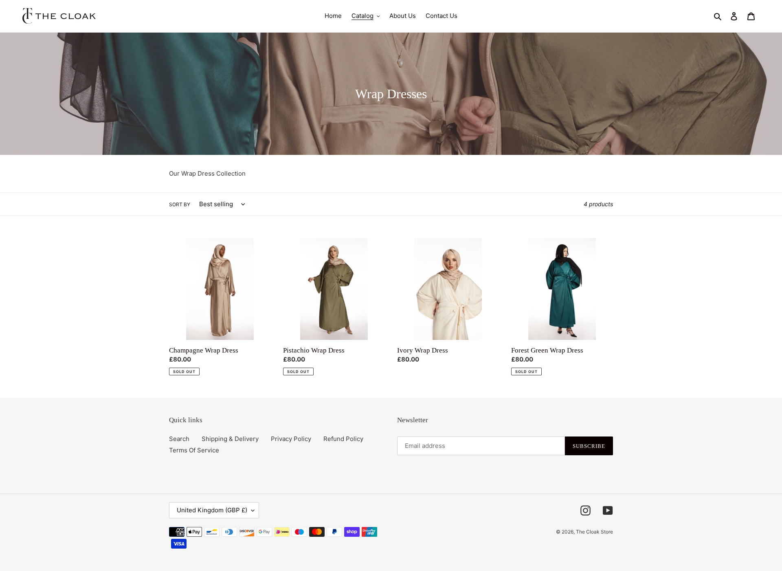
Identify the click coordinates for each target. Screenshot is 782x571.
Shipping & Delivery (230, 439)
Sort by (179, 204)
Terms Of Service (194, 450)
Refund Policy (343, 439)
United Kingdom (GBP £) (212, 510)
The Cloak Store (594, 532)
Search (179, 439)
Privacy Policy (291, 439)
